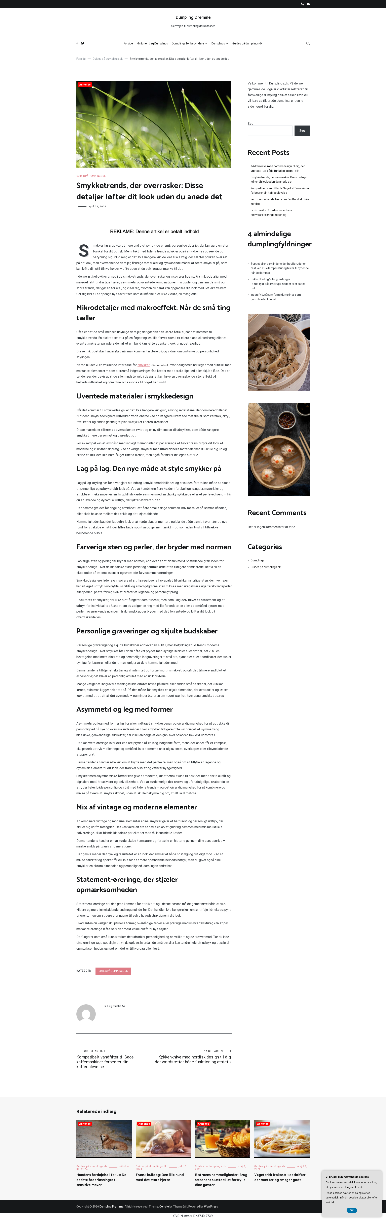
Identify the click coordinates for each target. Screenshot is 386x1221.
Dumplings (218, 43)
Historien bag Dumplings (152, 43)
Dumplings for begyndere (188, 43)
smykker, (144, 365)
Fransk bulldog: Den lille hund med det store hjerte (160, 1177)
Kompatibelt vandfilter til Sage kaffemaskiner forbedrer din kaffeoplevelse (105, 1059)
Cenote (164, 1206)
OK (352, 1210)
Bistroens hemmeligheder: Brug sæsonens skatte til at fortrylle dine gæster (221, 1180)
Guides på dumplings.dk (247, 43)
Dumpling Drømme (193, 17)
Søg (250, 124)
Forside (128, 43)
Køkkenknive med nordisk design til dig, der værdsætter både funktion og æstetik (193, 1057)
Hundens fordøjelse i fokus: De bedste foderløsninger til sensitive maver (101, 1180)
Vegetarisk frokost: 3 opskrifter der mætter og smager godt (280, 1177)
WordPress (211, 1206)
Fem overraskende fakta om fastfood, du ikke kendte (280, 201)
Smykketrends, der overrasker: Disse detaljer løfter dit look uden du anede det (279, 179)
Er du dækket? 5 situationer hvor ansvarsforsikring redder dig (271, 212)
